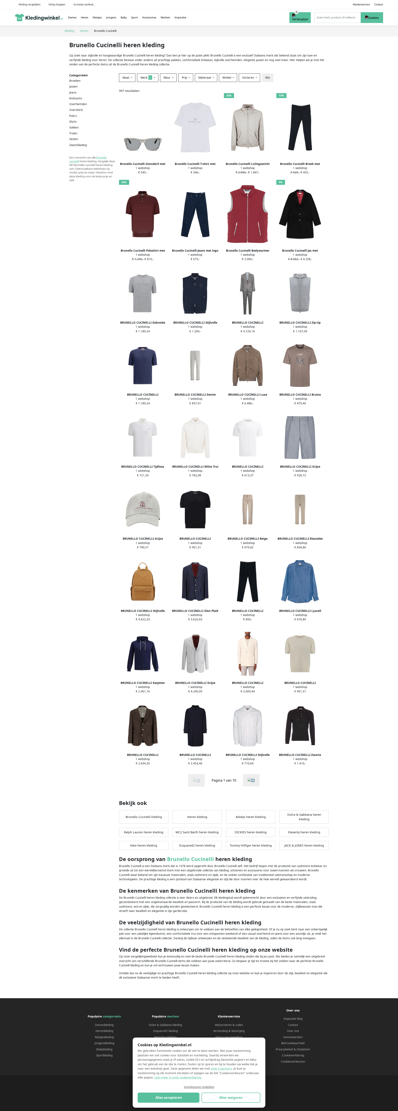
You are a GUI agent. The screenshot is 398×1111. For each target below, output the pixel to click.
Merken (165, 17)
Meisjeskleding (104, 1037)
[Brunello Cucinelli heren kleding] (251, 780)
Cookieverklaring (293, 1055)
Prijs (185, 77)
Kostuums (75, 98)
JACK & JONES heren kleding (304, 845)
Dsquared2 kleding (165, 1031)
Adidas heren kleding (251, 817)
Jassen (73, 86)
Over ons (293, 1031)
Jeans (72, 92)
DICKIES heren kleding (251, 832)
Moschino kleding (165, 1037)
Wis (267, 77)
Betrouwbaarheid (293, 1043)
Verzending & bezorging (229, 1031)
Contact (378, 4)
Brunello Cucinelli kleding (144, 817)
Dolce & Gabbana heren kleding (304, 817)
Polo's (73, 116)
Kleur (167, 77)
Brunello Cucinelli (190, 858)
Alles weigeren (231, 1097)
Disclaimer (303, 1049)
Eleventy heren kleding (304, 832)
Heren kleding (197, 817)
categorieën (112, 1016)
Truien (73, 133)
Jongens (111, 17)
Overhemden (78, 104)
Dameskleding (104, 1025)
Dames (72, 17)
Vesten (73, 139)
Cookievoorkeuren (293, 1061)
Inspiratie (180, 17)
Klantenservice (361, 4)
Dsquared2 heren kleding (197, 845)
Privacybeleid (284, 1049)
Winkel (227, 77)
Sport (134, 17)
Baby (124, 17)
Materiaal (205, 77)
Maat (126, 77)
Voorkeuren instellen (199, 1087)
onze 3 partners (221, 1068)
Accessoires (149, 17)
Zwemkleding (78, 145)
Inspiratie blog (293, 1019)
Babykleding (104, 1049)
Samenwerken (292, 1037)
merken (173, 1016)
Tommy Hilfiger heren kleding (251, 845)
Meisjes (97, 17)
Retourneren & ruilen (229, 1025)
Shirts (72, 122)
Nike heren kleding (143, 845)
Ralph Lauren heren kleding (143, 832)
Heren (84, 17)
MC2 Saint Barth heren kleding (197, 832)
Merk (146, 77)
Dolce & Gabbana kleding (165, 1025)
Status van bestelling (228, 1037)
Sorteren (248, 77)
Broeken (74, 81)
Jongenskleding (104, 1043)
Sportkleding (104, 1055)
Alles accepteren (168, 1097)
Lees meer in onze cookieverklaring (177, 1077)
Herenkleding (104, 1031)
